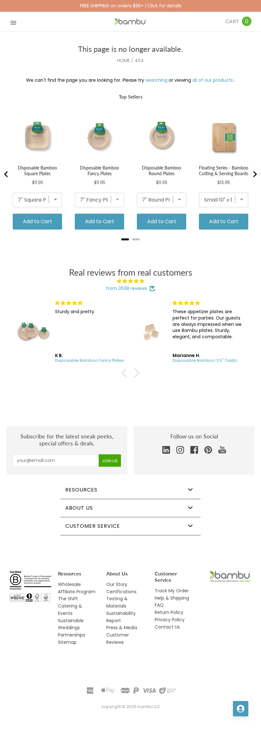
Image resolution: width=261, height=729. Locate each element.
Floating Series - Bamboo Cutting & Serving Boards (223, 170)
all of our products (212, 80)
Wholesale (69, 584)
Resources (81, 489)
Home (123, 60)
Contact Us (167, 627)
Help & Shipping (172, 598)
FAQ (159, 605)
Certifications (121, 591)
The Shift (68, 598)
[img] (130, 281)
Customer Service (92, 526)
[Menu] (13, 21)
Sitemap (67, 642)
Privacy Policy (170, 619)
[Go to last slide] (6, 174)
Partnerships (71, 635)
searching (156, 80)
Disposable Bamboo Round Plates (161, 170)
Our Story (116, 584)
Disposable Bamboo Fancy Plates (99, 170)
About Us (79, 508)
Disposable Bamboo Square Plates (37, 170)
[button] (125, 372)
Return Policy (169, 612)
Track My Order (172, 591)
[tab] (125, 239)
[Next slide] (254, 174)
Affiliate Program (76, 591)
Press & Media (121, 627)
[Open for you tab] (240, 708)
